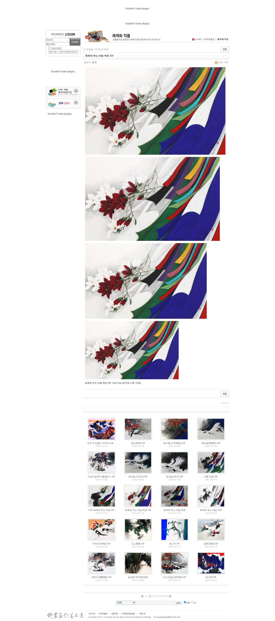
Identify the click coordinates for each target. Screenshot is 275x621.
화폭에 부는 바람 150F (211, 510)
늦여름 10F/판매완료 (138, 577)
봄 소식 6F (174, 543)
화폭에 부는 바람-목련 (175, 510)
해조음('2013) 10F (174, 476)
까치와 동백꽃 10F (101, 543)
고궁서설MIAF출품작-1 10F (101, 476)
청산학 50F (211, 577)
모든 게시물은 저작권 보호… (101, 443)
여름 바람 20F (211, 476)
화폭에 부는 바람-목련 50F (138, 510)
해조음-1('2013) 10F (138, 476)
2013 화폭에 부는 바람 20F (101, 510)
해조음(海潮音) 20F (211, 443)
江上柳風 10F (138, 543)
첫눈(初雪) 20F (138, 443)
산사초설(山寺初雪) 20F (174, 577)
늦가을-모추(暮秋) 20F (175, 443)
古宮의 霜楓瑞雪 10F (101, 577)
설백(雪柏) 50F (211, 543)
